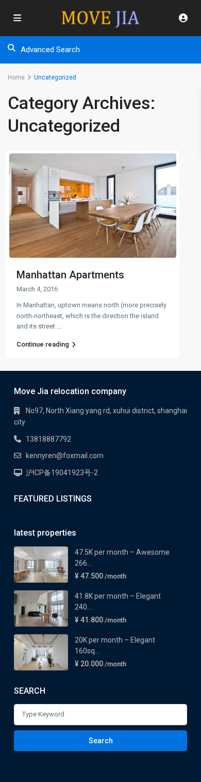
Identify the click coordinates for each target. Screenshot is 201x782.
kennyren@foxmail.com (65, 455)
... (59, 326)
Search (101, 741)
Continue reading (42, 344)
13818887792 (48, 439)
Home (16, 77)
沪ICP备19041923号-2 (62, 472)
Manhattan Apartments (70, 275)
